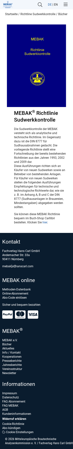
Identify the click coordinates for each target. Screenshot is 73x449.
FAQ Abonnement (13, 401)
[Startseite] (7, 5)
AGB (5, 409)
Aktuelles (8, 348)
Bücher (6, 344)
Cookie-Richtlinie (13, 424)
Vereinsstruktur (12, 369)
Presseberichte (12, 361)
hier (44, 222)
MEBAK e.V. (9, 340)
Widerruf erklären (14, 419)
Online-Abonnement (15, 293)
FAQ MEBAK (10, 405)
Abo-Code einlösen (14, 297)
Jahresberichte (12, 365)
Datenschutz (10, 397)
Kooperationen (12, 356)
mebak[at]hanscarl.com (17, 266)
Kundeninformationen (16, 414)
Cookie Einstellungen (19, 432)
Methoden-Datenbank (16, 289)
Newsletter (9, 373)
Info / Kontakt (11, 352)
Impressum (9, 393)
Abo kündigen (11, 428)
